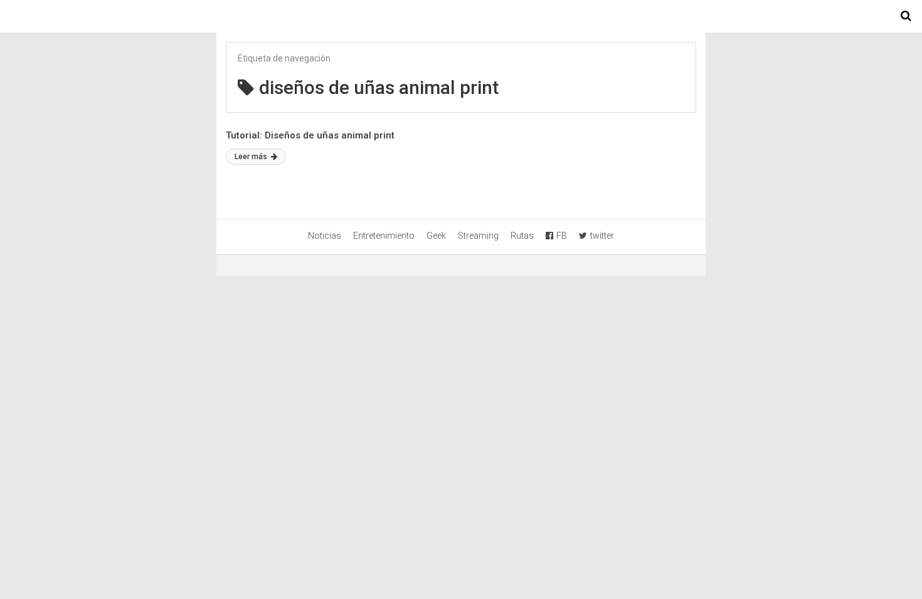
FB (561, 236)
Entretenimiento (384, 236)
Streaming (478, 236)
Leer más (252, 156)
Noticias (324, 236)
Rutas (522, 236)
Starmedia (461, 16)
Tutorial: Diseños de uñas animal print (310, 135)
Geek (436, 236)
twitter (602, 236)
